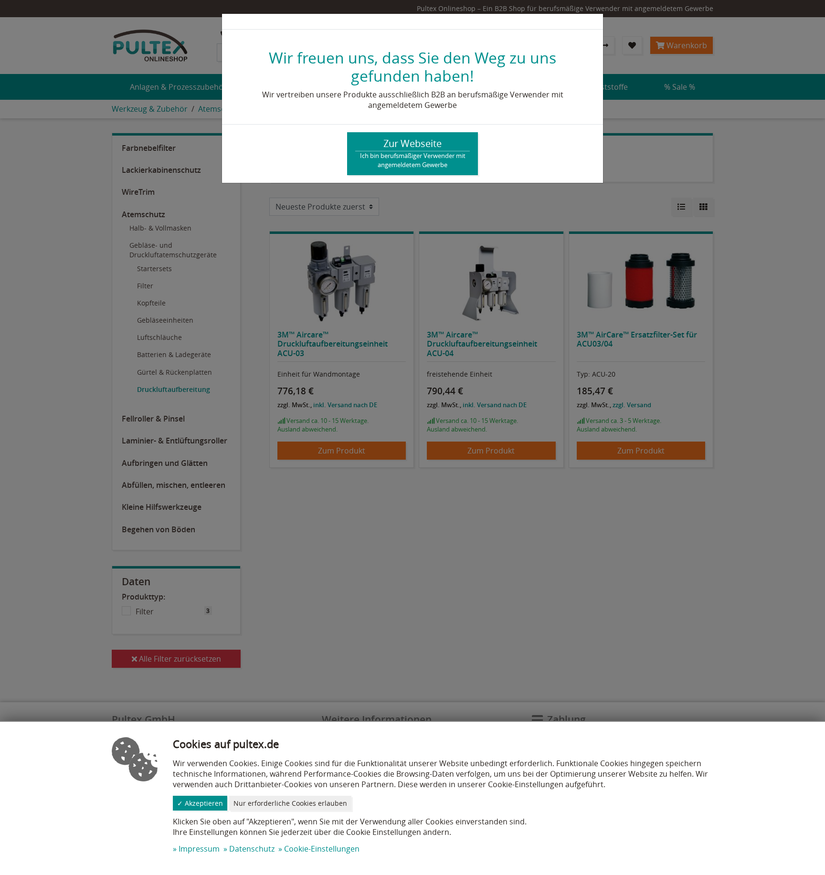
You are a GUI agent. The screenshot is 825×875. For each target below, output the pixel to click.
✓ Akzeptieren (200, 803)
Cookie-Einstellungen (322, 848)
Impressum (199, 848)
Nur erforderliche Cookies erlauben (290, 803)
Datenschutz (252, 848)
